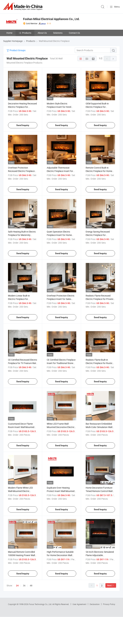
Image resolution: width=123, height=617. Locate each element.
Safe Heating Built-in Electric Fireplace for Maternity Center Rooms (22, 235)
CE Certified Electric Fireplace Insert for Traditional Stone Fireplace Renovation (61, 363)
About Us (42, 32)
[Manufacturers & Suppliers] (23, 6)
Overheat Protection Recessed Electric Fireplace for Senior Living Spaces (21, 171)
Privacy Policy (109, 604)
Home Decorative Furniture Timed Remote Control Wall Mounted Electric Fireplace (99, 491)
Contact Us (74, 32)
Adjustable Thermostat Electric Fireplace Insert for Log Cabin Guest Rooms (60, 171)
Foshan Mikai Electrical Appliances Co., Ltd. (51, 19)
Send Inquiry (22, 125)
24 (17, 585)
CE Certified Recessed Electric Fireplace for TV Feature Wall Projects (22, 363)
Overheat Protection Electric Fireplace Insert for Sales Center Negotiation (60, 299)
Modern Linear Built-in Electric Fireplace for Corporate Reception (19, 299)
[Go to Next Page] (113, 58)
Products (26, 32)
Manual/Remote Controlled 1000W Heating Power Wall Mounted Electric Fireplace (21, 555)
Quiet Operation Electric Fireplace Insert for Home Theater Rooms (59, 235)
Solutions (57, 32)
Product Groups (17, 50)
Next (109, 585)
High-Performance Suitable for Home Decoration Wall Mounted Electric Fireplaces (60, 555)
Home (9, 32)
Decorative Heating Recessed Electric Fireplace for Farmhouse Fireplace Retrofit (22, 107)
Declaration (95, 604)
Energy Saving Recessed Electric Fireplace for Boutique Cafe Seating (98, 235)
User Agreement (79, 604)
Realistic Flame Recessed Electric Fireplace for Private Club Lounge (99, 299)
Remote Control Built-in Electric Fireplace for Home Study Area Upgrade (99, 171)
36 (24, 585)
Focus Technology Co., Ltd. (40, 604)
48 (31, 585)
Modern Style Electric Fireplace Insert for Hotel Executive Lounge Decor (59, 107)
